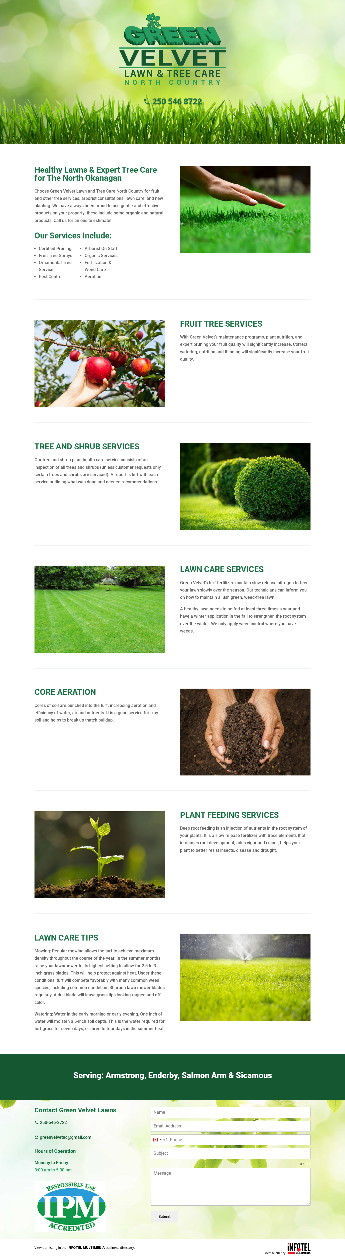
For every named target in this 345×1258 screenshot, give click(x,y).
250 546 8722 (176, 101)
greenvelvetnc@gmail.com (65, 1137)
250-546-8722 (53, 1122)
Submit (164, 1216)
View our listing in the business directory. (84, 1247)
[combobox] (159, 1140)
